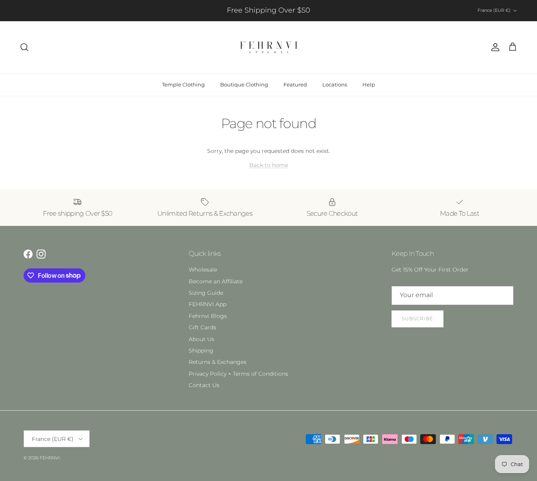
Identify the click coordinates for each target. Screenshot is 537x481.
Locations (334, 84)
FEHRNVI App (207, 304)
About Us (201, 339)
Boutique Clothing (244, 84)
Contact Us (204, 385)
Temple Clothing (183, 84)
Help (368, 84)
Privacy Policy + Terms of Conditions (238, 373)
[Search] (24, 47)
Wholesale (203, 269)
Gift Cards (202, 327)
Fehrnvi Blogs (208, 315)
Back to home (268, 165)
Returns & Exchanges (217, 361)
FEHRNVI (50, 458)
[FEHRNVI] (268, 47)
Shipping (201, 350)
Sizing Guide (206, 292)
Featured (295, 84)
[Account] (493, 47)
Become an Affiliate (216, 281)
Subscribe (417, 318)
